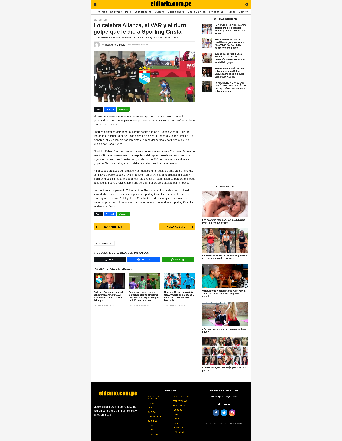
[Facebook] (216, 412)
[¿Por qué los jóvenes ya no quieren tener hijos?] (225, 314)
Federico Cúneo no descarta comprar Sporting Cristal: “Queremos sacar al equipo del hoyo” (109, 296)
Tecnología (178, 428)
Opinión (243, 11)
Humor (231, 11)
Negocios (177, 410)
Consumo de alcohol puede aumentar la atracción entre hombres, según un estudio (223, 293)
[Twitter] (224, 412)
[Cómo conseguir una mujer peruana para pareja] (225, 351)
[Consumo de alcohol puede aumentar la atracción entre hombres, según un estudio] (225, 276)
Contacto (152, 403)
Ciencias (152, 408)
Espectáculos (142, 11)
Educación (153, 434)
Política (102, 11)
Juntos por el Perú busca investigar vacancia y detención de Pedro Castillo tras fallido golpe (230, 58)
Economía (152, 430)
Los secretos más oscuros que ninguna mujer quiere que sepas (223, 221)
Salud (175, 423)
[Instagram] (232, 412)
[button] (95, 4)
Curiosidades (176, 11)
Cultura (159, 11)
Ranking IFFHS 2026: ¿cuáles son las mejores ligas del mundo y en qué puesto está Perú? (230, 29)
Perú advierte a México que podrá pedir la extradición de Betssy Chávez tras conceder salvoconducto (230, 86)
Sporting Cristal (104, 243)
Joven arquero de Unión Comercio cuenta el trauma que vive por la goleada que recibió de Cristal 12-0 (144, 296)
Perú (128, 11)
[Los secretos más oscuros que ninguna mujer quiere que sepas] (225, 204)
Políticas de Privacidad (154, 398)
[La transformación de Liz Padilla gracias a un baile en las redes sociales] (225, 240)
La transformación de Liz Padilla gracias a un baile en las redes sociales (224, 257)
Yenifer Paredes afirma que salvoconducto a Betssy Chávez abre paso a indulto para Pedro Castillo (229, 72)
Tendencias (216, 11)
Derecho (152, 425)
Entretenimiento (181, 397)
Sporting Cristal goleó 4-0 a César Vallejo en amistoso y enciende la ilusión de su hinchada (179, 296)
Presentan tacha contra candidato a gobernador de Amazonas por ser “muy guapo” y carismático (229, 43)
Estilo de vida (197, 11)
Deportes (116, 11)
